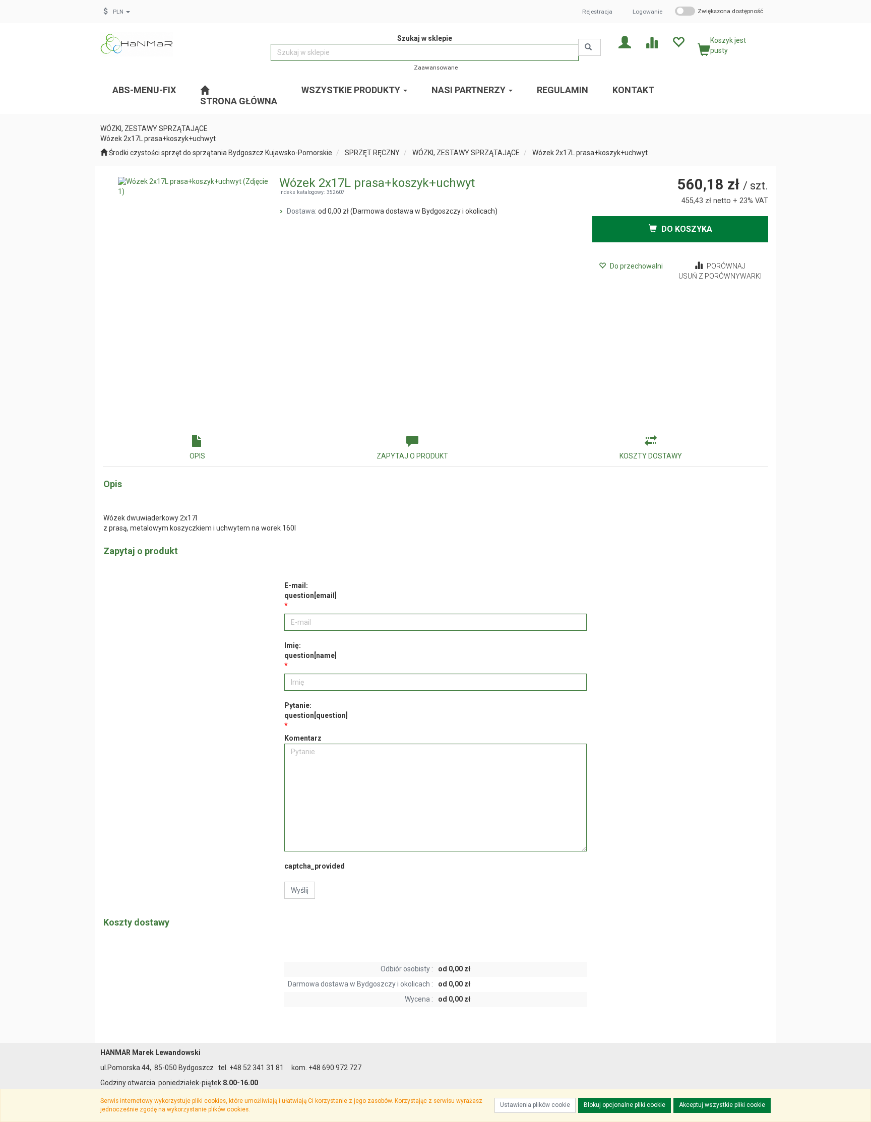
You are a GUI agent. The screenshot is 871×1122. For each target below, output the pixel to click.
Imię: (310, 650)
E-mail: (310, 590)
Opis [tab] (197, 456)
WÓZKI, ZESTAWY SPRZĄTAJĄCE (466, 153)
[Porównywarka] (651, 41)
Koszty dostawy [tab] (650, 456)
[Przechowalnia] (678, 41)
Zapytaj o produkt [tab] (412, 456)
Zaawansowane (436, 67)
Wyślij (299, 890)
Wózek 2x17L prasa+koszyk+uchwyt (590, 153)
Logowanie (647, 11)
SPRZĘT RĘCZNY (372, 153)
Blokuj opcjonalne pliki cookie (624, 1104)
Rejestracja (597, 11)
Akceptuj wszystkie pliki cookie (722, 1104)
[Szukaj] (589, 47)
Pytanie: (316, 710)
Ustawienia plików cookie (535, 1104)
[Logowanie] (625, 41)
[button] (121, 11)
